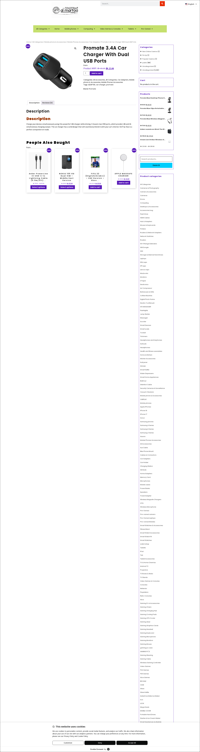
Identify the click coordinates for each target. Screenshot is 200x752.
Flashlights (144, 310)
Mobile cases (145, 485)
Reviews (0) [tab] (47, 103)
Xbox (142, 599)
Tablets (131, 29)
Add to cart (97, 73)
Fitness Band (145, 529)
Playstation (144, 592)
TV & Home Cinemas (148, 562)
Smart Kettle (144, 370)
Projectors (144, 570)
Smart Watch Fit (146, 536)
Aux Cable (144, 447)
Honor (142, 418)
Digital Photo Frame (147, 299)
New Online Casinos (149, 51)
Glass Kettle (144, 692)
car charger (100, 85)
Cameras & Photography (149, 188)
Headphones (145, 347)
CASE (142, 685)
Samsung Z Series (147, 433)
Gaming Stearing (146, 655)
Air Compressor (146, 288)
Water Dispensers (147, 373)
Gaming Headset (146, 629)
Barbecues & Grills (147, 292)
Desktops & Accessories (149, 207)
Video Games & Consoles (110, 29)
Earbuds (143, 344)
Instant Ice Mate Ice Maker (150, 696)
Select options (38, 187)
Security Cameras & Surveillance (152, 388)
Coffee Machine (146, 295)
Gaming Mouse (146, 644)
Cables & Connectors (148, 455)
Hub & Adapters (146, 221)
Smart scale (144, 329)
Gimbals (143, 470)
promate (109, 85)
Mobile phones (70, 29)
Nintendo (143, 588)
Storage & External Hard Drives (151, 255)
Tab (141, 555)
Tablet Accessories (147, 559)
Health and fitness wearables (151, 351)
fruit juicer (143, 362)
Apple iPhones (145, 407)
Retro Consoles (146, 596)
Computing (88, 29)
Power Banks (145, 488)
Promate (92, 89)
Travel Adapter (145, 496)
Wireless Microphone (148, 507)
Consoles (143, 585)
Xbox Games (145, 677)
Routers (143, 240)
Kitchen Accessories (147, 359)
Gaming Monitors (146, 640)
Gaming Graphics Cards (149, 625)
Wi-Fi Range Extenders (148, 244)
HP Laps (143, 266)
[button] (75, 48)
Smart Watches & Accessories (151, 525)
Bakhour (143, 381)
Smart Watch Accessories (150, 533)
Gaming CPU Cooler (147, 618)
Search (156, 165)
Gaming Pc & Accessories (150, 603)
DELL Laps (143, 262)
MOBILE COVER (145, 711)
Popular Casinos (148, 59)
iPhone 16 (143, 410)
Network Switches (146, 236)
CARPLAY (143, 399)
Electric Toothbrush (147, 303)
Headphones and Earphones (151, 340)
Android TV (144, 566)
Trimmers (143, 336)
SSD (141, 251)
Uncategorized (148, 66)
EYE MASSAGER (145, 307)
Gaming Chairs (145, 607)
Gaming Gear (145, 622)
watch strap (144, 544)
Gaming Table (145, 659)
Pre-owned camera (147, 514)
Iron (141, 700)
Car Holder (144, 462)
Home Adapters (146, 473)
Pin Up (144, 55)
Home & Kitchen (146, 355)
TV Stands (144, 577)
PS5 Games (144, 674)
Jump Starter (145, 314)
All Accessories (99, 80)
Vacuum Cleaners (147, 392)
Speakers (143, 492)
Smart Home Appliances (149, 377)
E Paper (143, 281)
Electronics (144, 284)
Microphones (145, 481)
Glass (142, 688)
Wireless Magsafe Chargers (150, 499)
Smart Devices (145, 325)
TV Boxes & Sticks (146, 574)
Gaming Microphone (148, 637)
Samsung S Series (147, 429)
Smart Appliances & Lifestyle (150, 722)
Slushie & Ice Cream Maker (150, 718)
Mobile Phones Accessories (77, 42)
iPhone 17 (143, 414)
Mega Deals (144, 707)
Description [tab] (34, 103)
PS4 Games (144, 670)
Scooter (143, 321)
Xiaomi (142, 436)
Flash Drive (144, 214)
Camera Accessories (148, 192)
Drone (142, 199)
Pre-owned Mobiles (147, 522)
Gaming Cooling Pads (148, 614)
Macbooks (144, 273)
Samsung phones (146, 422)
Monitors (143, 277)
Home (57, 29)
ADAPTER (91, 85)
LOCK (142, 703)
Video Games (145, 666)
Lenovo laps (144, 270)
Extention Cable (146, 384)
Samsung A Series (147, 425)
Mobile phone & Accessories (55, 42)
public (144, 63)
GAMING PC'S (145, 651)
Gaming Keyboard (147, 633)
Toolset (143, 333)
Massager (144, 318)
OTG (141, 503)
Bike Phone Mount (146, 451)
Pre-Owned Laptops (147, 518)
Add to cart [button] (95, 187)
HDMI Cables (145, 218)
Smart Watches (146, 540)
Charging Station (146, 466)
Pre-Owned (145, 29)
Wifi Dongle (144, 247)
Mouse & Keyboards (147, 225)
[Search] (162, 3)
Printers (143, 229)
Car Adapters (95, 42)
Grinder (143, 366)
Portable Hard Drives (148, 714)
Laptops (143, 258)
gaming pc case (146, 648)
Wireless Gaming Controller (150, 663)
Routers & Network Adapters (150, 232)
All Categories (41, 29)
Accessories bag (146, 210)
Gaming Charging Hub (148, 611)
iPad (142, 551)
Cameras (143, 195)
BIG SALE (143, 681)
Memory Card (145, 477)
